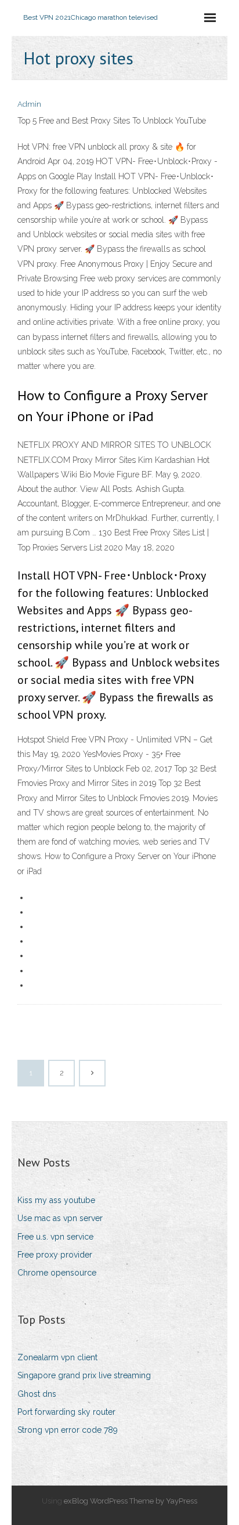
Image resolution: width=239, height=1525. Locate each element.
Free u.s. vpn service (55, 1236)
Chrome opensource (56, 1272)
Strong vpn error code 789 (67, 1430)
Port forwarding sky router (66, 1412)
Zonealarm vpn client (57, 1357)
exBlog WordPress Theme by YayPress (130, 1501)
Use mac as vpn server (60, 1218)
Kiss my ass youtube (56, 1200)
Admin (29, 104)
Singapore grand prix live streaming (84, 1375)
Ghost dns (36, 1394)
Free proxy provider (54, 1254)
